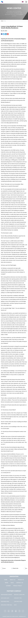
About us (12, 579)
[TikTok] (23, 611)
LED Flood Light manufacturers (5, 598)
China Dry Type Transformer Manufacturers (18, 598)
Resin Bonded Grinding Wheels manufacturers (7, 595)
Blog (12, 582)
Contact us (19, 582)
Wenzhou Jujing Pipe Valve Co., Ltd (19, 595)
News (6, 582)
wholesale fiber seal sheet (6, 605)
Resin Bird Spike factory (5, 602)
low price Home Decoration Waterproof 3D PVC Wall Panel (19, 602)
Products (21, 579)
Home (5, 579)
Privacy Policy (17, 585)
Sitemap (8, 585)
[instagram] (19, 611)
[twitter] (12, 611)
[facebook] (5, 611)
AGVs (15, 604)
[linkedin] (8, 611)
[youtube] (16, 611)
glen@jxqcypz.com (22, 616)
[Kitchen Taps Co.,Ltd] (2, 2)
